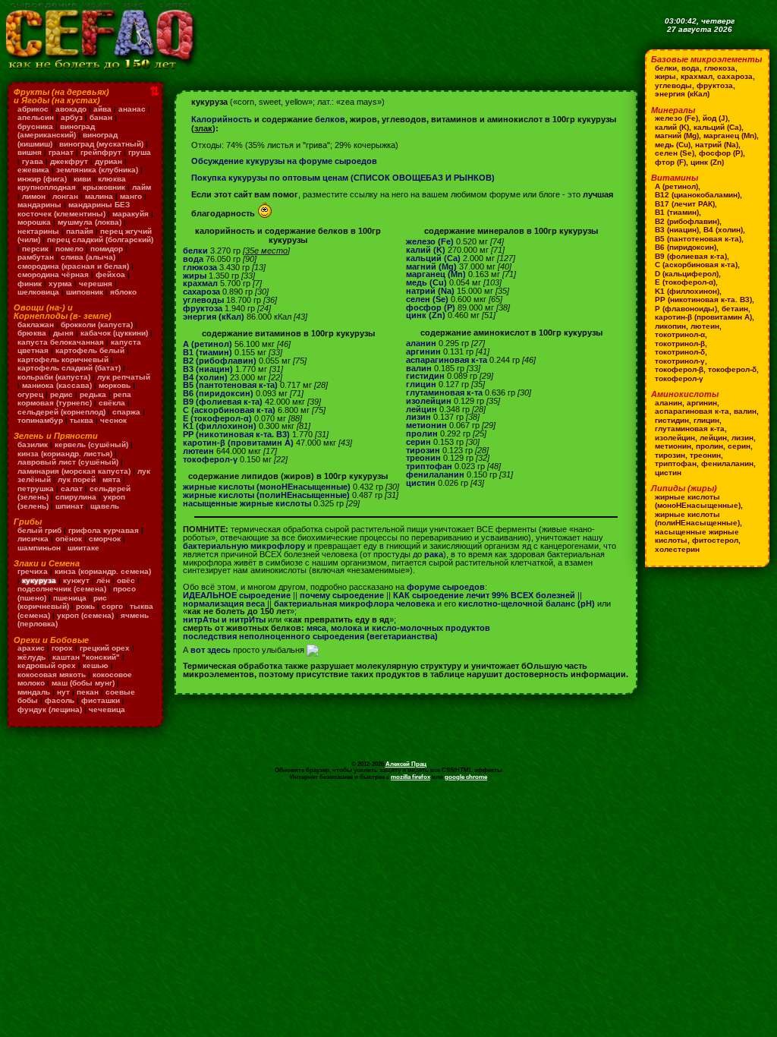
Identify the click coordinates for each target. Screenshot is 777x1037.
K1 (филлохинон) (219, 425)
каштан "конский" (86, 657)
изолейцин (428, 400)
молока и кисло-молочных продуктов (410, 627)
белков (330, 119)
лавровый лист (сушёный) (67, 462)
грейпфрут (100, 152)
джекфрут (69, 161)
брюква (31, 333)
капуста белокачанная (60, 342)
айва (102, 109)
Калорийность (221, 119)
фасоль (59, 700)
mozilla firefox (410, 776)
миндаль (33, 692)
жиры (194, 275)
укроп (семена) (85, 615)
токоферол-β (679, 369)
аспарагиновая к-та (446, 359)
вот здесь (210, 649)
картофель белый (89, 350)
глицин (421, 384)
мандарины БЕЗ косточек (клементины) (73, 209)
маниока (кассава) (57, 385)
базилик (32, 444)
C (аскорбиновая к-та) (229, 409)
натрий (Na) (430, 290)
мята (111, 479)
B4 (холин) (205, 377)
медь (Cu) (426, 282)
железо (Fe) (430, 241)
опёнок (68, 538)
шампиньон (39, 548)
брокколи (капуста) (97, 324)
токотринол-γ (680, 361)
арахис (31, 648)
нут (63, 692)
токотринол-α (680, 334)
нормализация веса (224, 603)
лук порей (77, 479)
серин (418, 441)
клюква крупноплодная (71, 183)
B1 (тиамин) (207, 352)
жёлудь (31, 657)
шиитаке (83, 548)
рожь (85, 606)
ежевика (33, 169)
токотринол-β (680, 343)
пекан (88, 692)
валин (419, 368)
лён (103, 580)
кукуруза (39, 580)
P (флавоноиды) (686, 308)
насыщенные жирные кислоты (247, 503)
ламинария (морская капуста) (74, 471)
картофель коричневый (63, 359)
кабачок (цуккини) (114, 333)
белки (195, 250)
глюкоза (200, 267)
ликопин (670, 326)
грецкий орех (105, 648)
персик (35, 248)
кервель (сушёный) (91, 444)
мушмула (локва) (89, 222)
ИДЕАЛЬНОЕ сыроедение (237, 595)
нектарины (38, 231)
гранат (61, 152)
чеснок (113, 420)
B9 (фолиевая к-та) (223, 401)
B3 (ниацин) (208, 369)
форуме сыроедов (446, 586)
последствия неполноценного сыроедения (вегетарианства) (310, 636)
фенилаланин (435, 474)
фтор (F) (670, 162)
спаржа (126, 412)
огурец (30, 394)
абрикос (33, 109)
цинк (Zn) (425, 315)
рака (433, 554)
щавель (104, 506)
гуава (32, 161)
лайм (141, 187)
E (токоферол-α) (217, 418)
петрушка (35, 488)
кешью (96, 665)
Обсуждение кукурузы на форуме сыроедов (284, 160)
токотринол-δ (680, 352)
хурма (60, 283)
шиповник (84, 292)
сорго (112, 606)
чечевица (107, 709)
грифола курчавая (103, 530)
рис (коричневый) (62, 602)
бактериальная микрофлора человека (354, 603)
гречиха (32, 571)
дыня (63, 333)
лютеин (198, 450)
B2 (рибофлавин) (219, 360)
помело (69, 248)
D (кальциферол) (687, 273)
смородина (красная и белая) (73, 266)
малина (99, 196)
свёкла (112, 403)
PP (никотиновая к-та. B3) (236, 434)
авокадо (71, 109)
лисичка (33, 538)
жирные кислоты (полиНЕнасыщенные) (266, 495)
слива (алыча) (88, 257)
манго (131, 196)
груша (139, 152)
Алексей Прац (405, 764)
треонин (423, 457)
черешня (95, 283)
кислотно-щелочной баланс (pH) (526, 603)
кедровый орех (46, 665)
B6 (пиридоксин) (218, 393)
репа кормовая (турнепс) (74, 399)
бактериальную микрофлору (244, 545)
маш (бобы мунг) (83, 683)
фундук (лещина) (49, 709)
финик (29, 283)
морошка (34, 222)
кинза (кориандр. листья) (64, 453)
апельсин (35, 117)
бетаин (735, 308)
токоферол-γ (210, 459)
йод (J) (715, 118)
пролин (422, 433)
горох (62, 648)
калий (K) (425, 249)
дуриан (108, 161)
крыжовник (104, 187)
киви (82, 179)
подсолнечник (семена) (61, 589)
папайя (79, 231)
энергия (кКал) (213, 316)
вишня (29, 152)
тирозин (423, 450)
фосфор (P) (430, 307)
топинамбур (40, 420)
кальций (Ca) (433, 258)
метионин (426, 425)
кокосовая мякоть (51, 674)
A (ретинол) (207, 343)
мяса (316, 627)
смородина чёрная (53, 274)
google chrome (466, 776)
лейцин (421, 409)
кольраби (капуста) (53, 377)
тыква (81, 420)
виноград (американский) (56, 131)
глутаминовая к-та (444, 392)
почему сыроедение (342, 595)
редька (93, 394)
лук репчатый (123, 377)
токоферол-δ (732, 369)
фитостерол (715, 540)
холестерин (677, 549)
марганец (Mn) (436, 274)
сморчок (105, 538)
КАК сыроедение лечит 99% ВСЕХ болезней (484, 595)
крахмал (200, 283)
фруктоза (202, 308)
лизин (418, 416)
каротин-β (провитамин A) (238, 442)
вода (193, 258)
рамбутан (35, 257)
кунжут (76, 580)
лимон (34, 196)
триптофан (429, 466)
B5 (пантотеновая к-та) (230, 384)
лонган (65, 196)
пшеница (70, 598)
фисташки (100, 700)
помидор (106, 248)
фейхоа (110, 274)
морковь (115, 385)
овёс (126, 580)
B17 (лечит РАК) (685, 204)
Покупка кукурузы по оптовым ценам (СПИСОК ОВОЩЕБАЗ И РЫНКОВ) (343, 177)
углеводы (203, 299)
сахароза (201, 291)
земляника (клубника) (97, 169)
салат (72, 488)
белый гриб (39, 530)
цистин (421, 482)
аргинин (423, 351)
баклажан (35, 324)
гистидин (425, 375)
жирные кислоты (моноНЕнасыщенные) (267, 486)
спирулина (75, 497)
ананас (132, 109)
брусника (35, 126)
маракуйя (130, 214)
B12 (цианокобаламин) (697, 195)
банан (101, 117)
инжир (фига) (42, 179)
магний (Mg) (431, 266)
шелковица (38, 292)
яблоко (123, 292)
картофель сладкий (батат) (69, 368)
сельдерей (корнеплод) (61, 412)
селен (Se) (427, 299)
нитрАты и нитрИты (224, 619)
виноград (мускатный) (101, 144)
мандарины (39, 204)
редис (61, 394)
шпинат (69, 506)
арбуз (72, 117)
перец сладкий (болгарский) (100, 239)
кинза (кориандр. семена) (103, 571)
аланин (421, 343)
